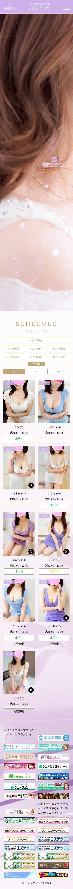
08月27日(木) (36, 348)
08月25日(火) (36, 340)
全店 (14, 371)
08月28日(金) (59, 348)
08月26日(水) (13, 348)
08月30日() (36, 357)
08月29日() (13, 357)
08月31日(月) (59, 357)
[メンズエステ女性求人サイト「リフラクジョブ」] (19, 738)
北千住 (36, 371)
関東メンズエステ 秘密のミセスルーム (9, 7)
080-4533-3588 (41, 4)
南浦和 (59, 371)
